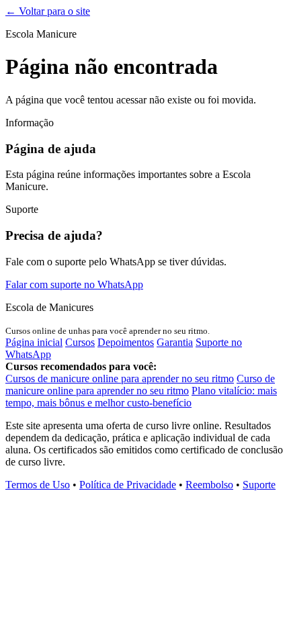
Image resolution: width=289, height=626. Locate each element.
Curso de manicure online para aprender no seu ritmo (140, 384)
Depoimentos (125, 342)
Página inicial (34, 342)
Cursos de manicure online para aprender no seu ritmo (119, 378)
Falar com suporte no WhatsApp (74, 284)
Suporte (259, 484)
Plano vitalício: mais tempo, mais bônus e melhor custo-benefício (141, 396)
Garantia (175, 342)
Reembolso (209, 484)
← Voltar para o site (47, 11)
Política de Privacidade (127, 484)
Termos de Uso (37, 484)
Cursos (80, 342)
